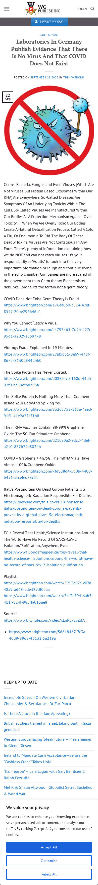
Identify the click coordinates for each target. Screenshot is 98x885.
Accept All (49, 847)
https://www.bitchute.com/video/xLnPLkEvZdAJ (45, 620)
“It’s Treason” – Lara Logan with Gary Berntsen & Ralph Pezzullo (44, 774)
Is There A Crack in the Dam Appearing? (37, 713)
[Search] (92, 9)
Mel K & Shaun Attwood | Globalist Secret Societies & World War (48, 790)
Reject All (49, 874)
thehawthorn (73, 77)
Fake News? (49, 35)
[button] (7, 9)
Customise (49, 860)
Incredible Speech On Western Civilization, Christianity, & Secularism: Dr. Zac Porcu (40, 700)
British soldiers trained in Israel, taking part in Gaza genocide (47, 726)
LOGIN (81, 9)
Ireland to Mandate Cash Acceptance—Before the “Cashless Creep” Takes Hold (45, 758)
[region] (49, 842)
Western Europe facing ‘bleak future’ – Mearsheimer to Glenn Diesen (47, 742)
